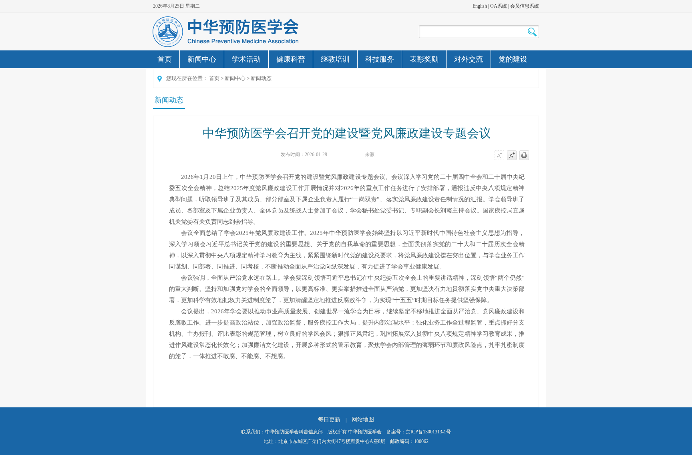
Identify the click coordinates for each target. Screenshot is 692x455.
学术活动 (246, 59)
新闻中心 (201, 59)
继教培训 (335, 59)
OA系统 (498, 6)
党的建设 (513, 59)
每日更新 (329, 420)
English (480, 6)
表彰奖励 (424, 59)
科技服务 (379, 59)
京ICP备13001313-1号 (428, 432)
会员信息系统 (524, 6)
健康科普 (290, 59)
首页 (164, 59)
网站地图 (363, 420)
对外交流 (468, 59)
